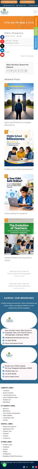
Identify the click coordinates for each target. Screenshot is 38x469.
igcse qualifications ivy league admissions (17, 123)
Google (7, 52)
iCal (5, 48)
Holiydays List (36, 42)
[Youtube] (36, 467)
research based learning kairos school (18, 259)
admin (20, 36)
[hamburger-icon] (35, 11)
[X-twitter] (30, 467)
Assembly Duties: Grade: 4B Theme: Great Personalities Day (19, 286)
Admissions (36, 21)
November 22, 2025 (9, 36)
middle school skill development (18, 169)
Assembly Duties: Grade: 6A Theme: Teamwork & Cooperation (19, 274)
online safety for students (15, 213)
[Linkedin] (33, 467)
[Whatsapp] (4, 465)
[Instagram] (27, 467)
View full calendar (27, 56)
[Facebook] (24, 467)
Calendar (36, 32)
